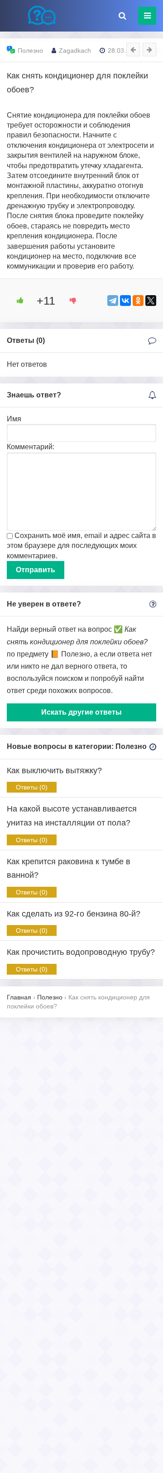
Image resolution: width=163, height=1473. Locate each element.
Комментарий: (30, 447)
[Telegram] (112, 300)
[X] (150, 300)
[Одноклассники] (138, 300)
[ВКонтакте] (125, 300)
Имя (14, 419)
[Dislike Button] (70, 301)
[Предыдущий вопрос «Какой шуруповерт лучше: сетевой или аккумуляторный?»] (133, 49)
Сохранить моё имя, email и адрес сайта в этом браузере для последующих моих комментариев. (81, 546)
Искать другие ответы (81, 712)
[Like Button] (17, 301)
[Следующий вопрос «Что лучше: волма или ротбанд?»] (149, 49)
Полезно (30, 50)
